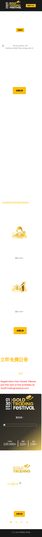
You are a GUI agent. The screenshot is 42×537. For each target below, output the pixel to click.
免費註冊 (20, 30)
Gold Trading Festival (23, 532)
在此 (20, 373)
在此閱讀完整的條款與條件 (15, 202)
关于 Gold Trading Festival (21, 489)
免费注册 (19, 514)
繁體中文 (30, 6)
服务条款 (21, 497)
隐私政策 (21, 493)
